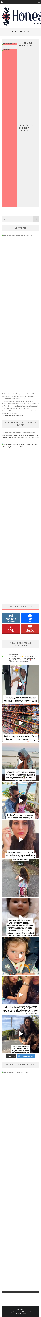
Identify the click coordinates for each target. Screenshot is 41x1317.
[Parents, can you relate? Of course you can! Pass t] (20, 684)
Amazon (6, 440)
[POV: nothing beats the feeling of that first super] (20, 723)
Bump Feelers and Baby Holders (26, 128)
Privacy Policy (20, 1309)
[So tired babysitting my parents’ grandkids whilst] (20, 995)
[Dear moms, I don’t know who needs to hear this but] (20, 878)
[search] (36, 219)
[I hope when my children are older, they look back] (20, 1034)
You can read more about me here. (13, 415)
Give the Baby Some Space (26, 44)
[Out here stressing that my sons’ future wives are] (20, 839)
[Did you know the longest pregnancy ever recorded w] (20, 956)
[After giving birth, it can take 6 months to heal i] (20, 917)
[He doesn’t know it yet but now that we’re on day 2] (20, 800)
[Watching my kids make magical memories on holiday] (20, 762)
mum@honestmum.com (9, 413)
